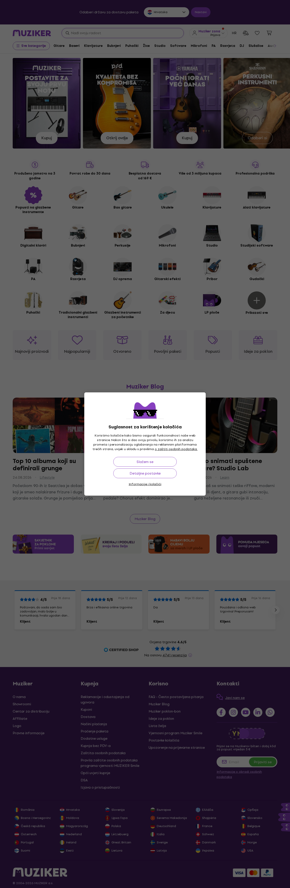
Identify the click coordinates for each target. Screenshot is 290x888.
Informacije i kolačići (145, 484)
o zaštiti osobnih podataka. (176, 449)
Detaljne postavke (145, 473)
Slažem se (145, 462)
